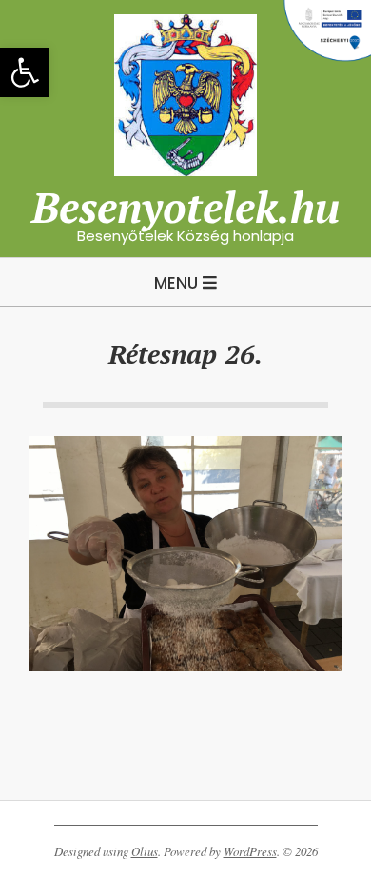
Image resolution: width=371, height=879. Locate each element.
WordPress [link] (250, 851)
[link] (24, 72)
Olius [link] (144, 851)
